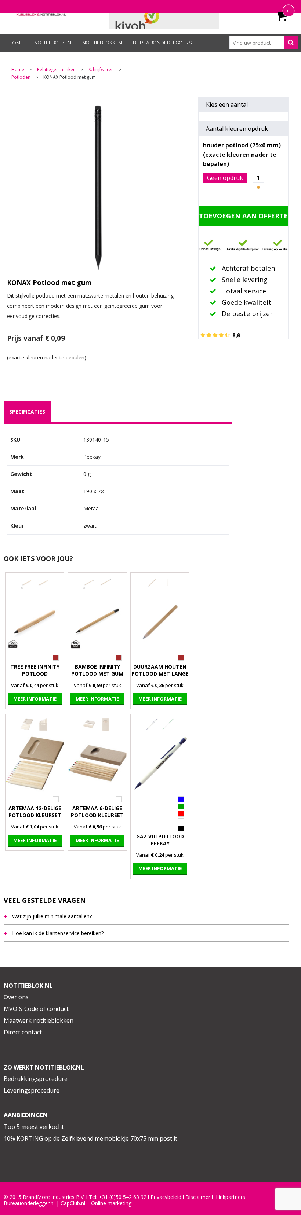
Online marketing (111, 1203)
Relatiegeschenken (56, 69)
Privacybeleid (165, 1197)
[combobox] (263, 42)
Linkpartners (230, 1197)
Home (16, 42)
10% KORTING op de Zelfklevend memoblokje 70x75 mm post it (90, 1138)
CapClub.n (72, 1203)
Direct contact (23, 1032)
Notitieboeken (52, 42)
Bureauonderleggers (162, 42)
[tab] (27, 411)
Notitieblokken (102, 42)
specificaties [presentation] (27, 411)
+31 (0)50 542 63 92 (122, 1197)
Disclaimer (197, 1197)
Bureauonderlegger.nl (29, 1203)
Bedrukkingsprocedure (36, 1079)
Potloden (20, 77)
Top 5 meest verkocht (34, 1127)
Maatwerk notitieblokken (38, 1020)
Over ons (16, 997)
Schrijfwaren (101, 69)
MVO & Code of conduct (36, 1009)
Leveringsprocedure (31, 1090)
